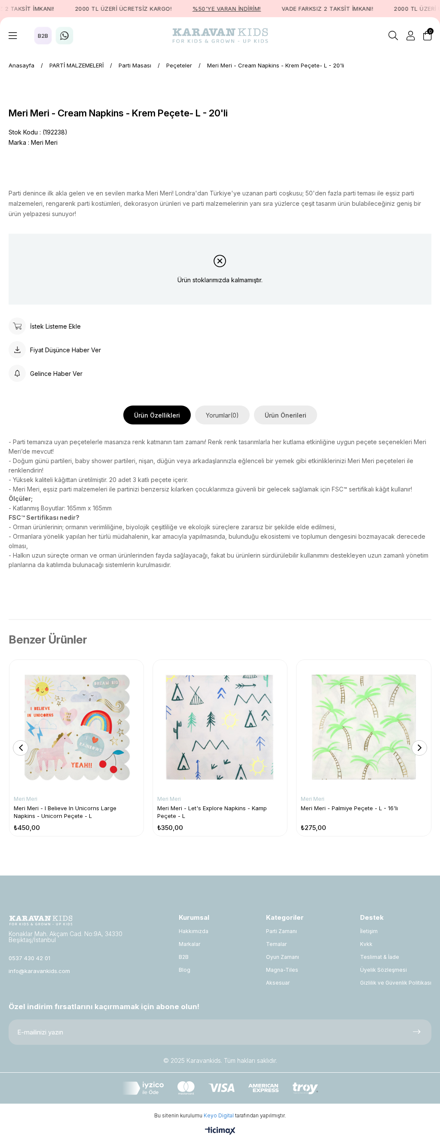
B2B (184, 957)
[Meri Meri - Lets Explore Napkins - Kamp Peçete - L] (220, 727)
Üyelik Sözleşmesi (383, 970)
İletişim (369, 931)
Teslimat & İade (379, 957)
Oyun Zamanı (282, 957)
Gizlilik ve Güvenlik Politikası (395, 982)
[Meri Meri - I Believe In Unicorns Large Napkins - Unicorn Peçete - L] (76, 727)
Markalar (189, 944)
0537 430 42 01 (29, 958)
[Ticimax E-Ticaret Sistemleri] (220, 1131)
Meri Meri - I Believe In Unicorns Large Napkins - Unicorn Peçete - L (65, 812)
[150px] (41, 920)
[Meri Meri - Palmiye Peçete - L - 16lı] (363, 727)
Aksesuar (278, 982)
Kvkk (366, 944)
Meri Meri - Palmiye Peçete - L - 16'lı (349, 808)
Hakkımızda (193, 931)
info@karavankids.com (39, 970)
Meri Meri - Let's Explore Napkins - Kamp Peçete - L (212, 812)
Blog (184, 970)
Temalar (276, 944)
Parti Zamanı (281, 931)
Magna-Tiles (282, 970)
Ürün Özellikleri (157, 415)
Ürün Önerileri (285, 415)
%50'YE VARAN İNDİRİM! (215, 8)
